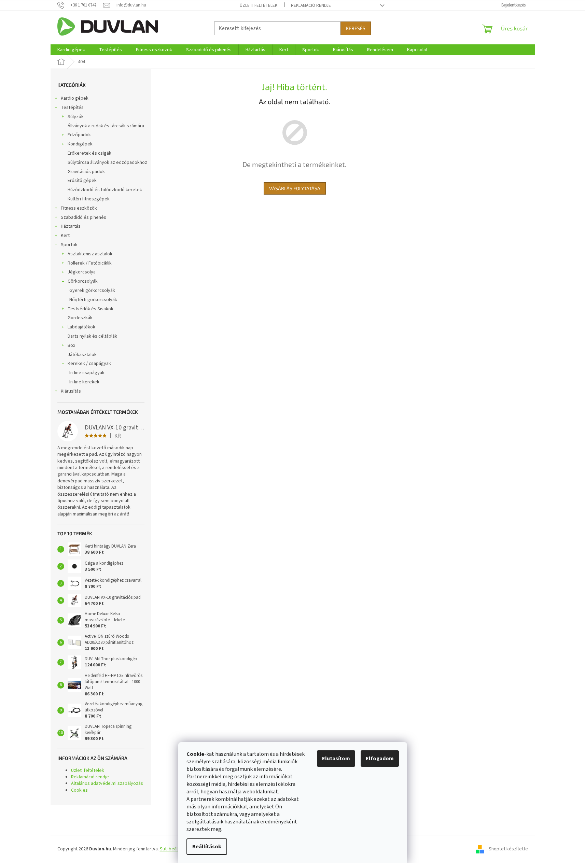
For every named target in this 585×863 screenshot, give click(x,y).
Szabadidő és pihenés (83, 217)
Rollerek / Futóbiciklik (90, 263)
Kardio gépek (74, 98)
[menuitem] (71, 49)
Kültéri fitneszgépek (89, 199)
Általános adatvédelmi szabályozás (107, 783)
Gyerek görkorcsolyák (92, 290)
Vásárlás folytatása (294, 188)
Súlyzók (76, 116)
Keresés (355, 28)
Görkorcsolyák (83, 281)
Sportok (69, 244)
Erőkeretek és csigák (89, 153)
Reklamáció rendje (311, 5)
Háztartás (71, 226)
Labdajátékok (81, 327)
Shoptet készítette (508, 849)
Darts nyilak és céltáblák (92, 336)
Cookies (79, 790)
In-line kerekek (84, 382)
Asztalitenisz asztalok (90, 254)
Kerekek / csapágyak (89, 363)
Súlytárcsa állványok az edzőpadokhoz (107, 162)
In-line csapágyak (87, 372)
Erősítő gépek (82, 180)
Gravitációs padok (86, 171)
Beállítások (206, 846)
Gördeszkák (80, 317)
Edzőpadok (79, 134)
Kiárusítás (71, 391)
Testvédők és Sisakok (90, 309)
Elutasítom (336, 758)
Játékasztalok (82, 354)
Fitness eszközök (79, 208)
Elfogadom (380, 758)
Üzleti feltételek (258, 5)
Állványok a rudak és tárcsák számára (106, 126)
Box (71, 345)
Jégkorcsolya (82, 272)
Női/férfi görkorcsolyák (93, 299)
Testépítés (72, 107)
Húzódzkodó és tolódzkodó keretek (105, 189)
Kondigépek (80, 144)
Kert (65, 235)
